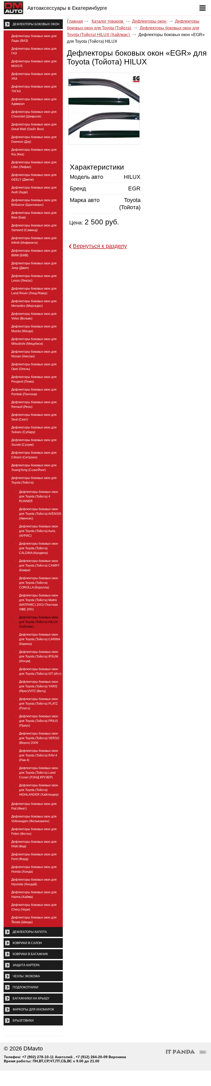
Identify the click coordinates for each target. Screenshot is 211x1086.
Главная (75, 21)
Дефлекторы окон (149, 21)
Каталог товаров (108, 21)
